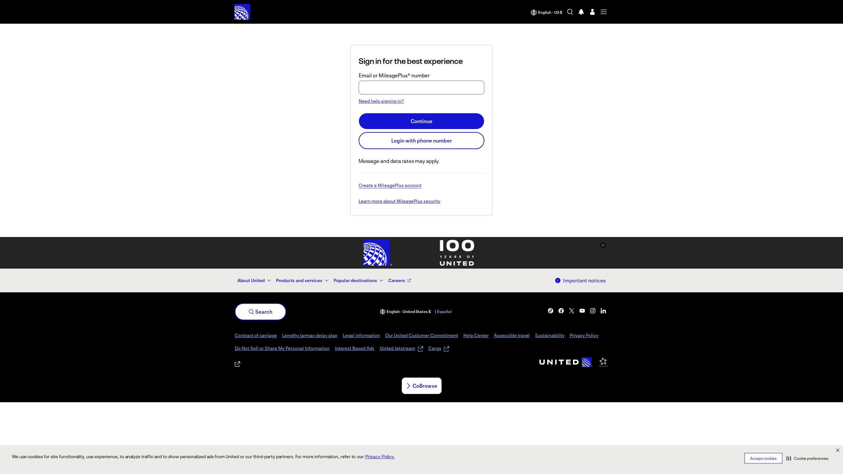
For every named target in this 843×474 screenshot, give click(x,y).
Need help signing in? (381, 101)
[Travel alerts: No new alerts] (581, 12)
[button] (807, 458)
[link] (550, 310)
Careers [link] (396, 280)
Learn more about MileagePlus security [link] (399, 201)
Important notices (584, 280)
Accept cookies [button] (763, 458)
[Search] (570, 12)
